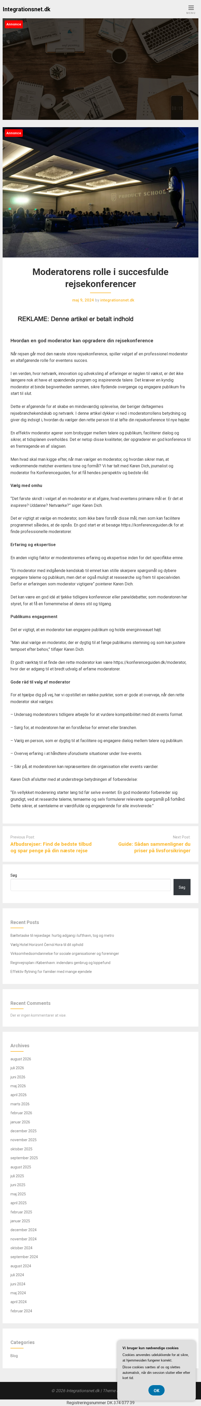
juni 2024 (17, 1284)
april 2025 (18, 1203)
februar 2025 (21, 1212)
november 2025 (23, 1140)
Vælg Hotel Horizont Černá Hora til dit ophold (46, 945)
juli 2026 (17, 1068)
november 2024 (23, 1239)
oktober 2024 (21, 1248)
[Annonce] (100, 262)
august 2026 (20, 1059)
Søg (13, 875)
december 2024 (23, 1230)
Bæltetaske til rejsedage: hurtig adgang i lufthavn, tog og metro (62, 935)
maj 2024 (18, 1293)
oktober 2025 (21, 1149)
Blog (14, 1356)
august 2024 (20, 1266)
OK (156, 1390)
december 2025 (23, 1131)
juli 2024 (17, 1275)
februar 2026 (21, 1113)
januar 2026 (20, 1122)
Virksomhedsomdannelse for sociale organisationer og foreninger (64, 953)
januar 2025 (20, 1221)
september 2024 (24, 1257)
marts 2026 (20, 1104)
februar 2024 (21, 1311)
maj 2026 (18, 1086)
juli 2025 (17, 1176)
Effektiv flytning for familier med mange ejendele (51, 972)
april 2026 (18, 1095)
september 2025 (24, 1158)
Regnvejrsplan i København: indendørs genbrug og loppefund (60, 963)
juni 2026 (17, 1077)
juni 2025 (17, 1185)
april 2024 (18, 1302)
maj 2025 (18, 1194)
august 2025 (20, 1167)
